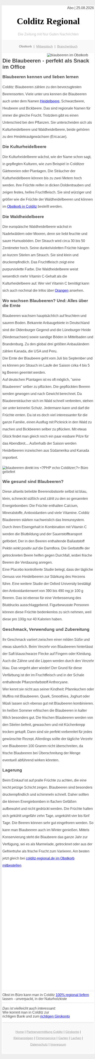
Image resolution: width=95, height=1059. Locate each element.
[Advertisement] (47, 938)
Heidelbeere (49, 101)
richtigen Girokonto (55, 1016)
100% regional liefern (72, 995)
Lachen (76, 1038)
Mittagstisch (44, 46)
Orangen (61, 290)
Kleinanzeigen (23, 1038)
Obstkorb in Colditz (22, 206)
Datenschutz (39, 1044)
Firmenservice (46, 1038)
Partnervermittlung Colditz (45, 1032)
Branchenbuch (67, 46)
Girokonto (72, 1032)
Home (19, 1032)
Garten (63, 1038)
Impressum (58, 1044)
